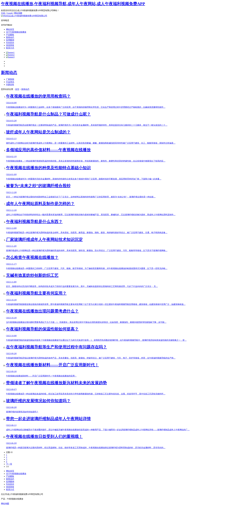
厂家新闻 (10, 79)
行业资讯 (10, 82)
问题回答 (10, 84)
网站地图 (18, 13)
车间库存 (10, 43)
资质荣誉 (10, 45)
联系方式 (10, 48)
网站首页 (10, 29)
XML (3, 13)
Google (10, 13)
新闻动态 (10, 37)
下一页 (9, 464)
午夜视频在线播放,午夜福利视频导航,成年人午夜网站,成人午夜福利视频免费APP (73, 3)
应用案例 (10, 40)
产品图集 (10, 35)
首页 (17, 89)
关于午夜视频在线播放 (16, 32)
